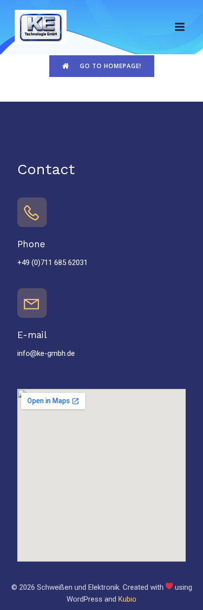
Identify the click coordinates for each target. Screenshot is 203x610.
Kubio (127, 599)
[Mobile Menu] (179, 27)
